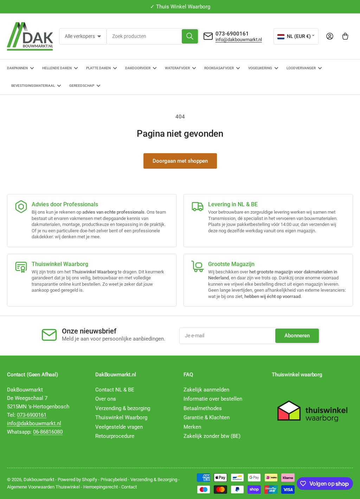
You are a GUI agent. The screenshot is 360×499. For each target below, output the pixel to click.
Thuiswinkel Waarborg (121, 417)
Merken (192, 427)
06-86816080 (48, 432)
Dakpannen (17, 68)
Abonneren (297, 335)
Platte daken (98, 68)
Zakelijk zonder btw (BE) (212, 436)
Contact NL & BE (114, 390)
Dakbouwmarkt (39, 479)
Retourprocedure (114, 436)
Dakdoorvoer (137, 68)
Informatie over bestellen (213, 399)
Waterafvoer (177, 68)
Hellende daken (57, 68)
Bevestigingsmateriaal (33, 86)
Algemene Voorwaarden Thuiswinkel (43, 487)
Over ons (105, 399)
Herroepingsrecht (100, 487)
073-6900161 (232, 34)
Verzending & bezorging (122, 408)
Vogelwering (260, 68)
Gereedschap (81, 86)
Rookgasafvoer (219, 68)
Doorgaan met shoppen (180, 161)
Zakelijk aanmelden (206, 390)
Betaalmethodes (203, 408)
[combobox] (153, 36)
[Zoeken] (190, 36)
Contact (129, 487)
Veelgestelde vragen (119, 427)
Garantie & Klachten (207, 417)
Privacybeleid (114, 479)
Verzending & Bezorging (153, 479)
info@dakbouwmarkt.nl (239, 39)
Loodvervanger (301, 68)
